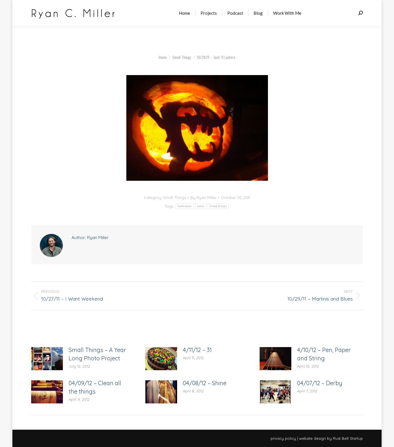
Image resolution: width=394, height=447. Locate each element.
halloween (185, 206)
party (200, 206)
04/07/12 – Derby (319, 383)
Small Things (174, 197)
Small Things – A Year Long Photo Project (97, 354)
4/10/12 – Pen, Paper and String (324, 354)
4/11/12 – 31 (197, 349)
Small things (218, 206)
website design (312, 438)
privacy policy (283, 438)
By (203, 197)
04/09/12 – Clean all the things (95, 387)
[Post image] (47, 358)
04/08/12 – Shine (204, 383)
